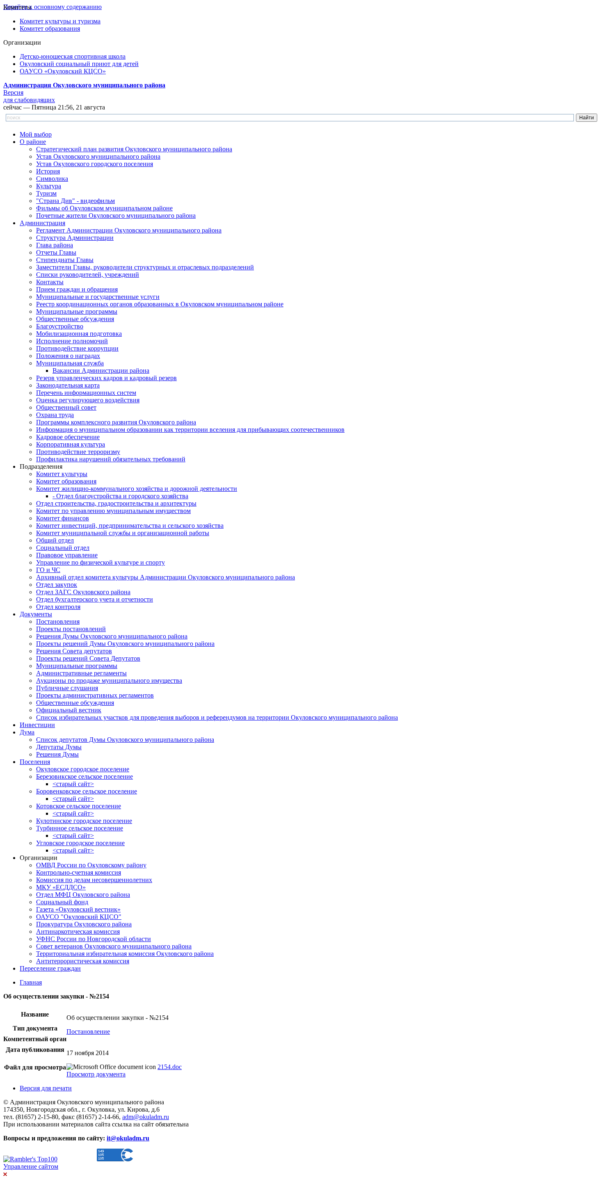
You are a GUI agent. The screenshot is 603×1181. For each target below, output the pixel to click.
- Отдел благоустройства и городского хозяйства (120, 495)
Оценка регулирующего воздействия (87, 400)
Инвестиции (37, 724)
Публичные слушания (67, 687)
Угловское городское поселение (80, 842)
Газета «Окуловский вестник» (78, 909)
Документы (36, 614)
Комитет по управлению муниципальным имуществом (113, 510)
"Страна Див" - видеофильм (75, 200)
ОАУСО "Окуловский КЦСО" (78, 916)
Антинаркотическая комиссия (78, 931)
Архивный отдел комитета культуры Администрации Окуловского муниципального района (165, 577)
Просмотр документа (96, 1074)
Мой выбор (36, 134)
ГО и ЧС (48, 569)
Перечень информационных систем (86, 392)
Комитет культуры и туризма (60, 21)
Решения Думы (57, 754)
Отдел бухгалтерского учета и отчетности (94, 599)
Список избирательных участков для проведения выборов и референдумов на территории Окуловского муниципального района (217, 717)
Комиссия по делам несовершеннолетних (94, 879)
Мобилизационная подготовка (79, 333)
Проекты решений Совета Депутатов (88, 658)
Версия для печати (46, 1088)
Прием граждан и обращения (77, 289)
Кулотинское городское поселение (84, 820)
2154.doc (170, 1066)
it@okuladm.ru (128, 1138)
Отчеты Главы (56, 252)
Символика (52, 178)
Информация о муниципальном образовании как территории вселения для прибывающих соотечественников (190, 429)
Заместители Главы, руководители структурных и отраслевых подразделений (145, 267)
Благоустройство (59, 326)
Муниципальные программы (76, 311)
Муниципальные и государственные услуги (98, 296)
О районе (33, 141)
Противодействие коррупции (77, 348)
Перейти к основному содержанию (52, 6)
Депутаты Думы (59, 746)
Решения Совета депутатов (74, 650)
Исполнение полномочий (72, 340)
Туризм (46, 193)
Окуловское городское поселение (82, 769)
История (48, 171)
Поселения (35, 761)
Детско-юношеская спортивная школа (73, 56)
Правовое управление (67, 555)
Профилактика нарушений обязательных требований (110, 459)
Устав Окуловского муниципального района (98, 156)
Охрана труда (55, 414)
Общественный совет (66, 407)
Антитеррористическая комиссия (82, 961)
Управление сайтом (30, 1166)
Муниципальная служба (70, 363)
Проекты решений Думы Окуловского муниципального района (125, 643)
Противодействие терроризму (78, 451)
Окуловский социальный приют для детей (79, 63)
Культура (48, 185)
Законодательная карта (68, 385)
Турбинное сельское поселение (79, 828)
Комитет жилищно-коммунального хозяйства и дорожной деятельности (136, 488)
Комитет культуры (61, 473)
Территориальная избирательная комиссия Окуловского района (125, 953)
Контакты (50, 281)
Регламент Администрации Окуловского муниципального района (129, 230)
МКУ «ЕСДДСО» (61, 887)
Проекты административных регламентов (95, 695)
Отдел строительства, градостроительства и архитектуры (116, 503)
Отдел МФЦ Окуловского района (83, 894)
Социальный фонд (62, 901)
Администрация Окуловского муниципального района (84, 85)
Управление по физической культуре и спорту (100, 562)
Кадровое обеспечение (68, 436)
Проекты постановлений (71, 628)
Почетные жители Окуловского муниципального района (116, 215)
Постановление (88, 1031)
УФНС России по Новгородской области (93, 938)
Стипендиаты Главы (65, 259)
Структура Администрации (75, 237)
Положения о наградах (68, 355)
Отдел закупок (56, 584)
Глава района (54, 245)
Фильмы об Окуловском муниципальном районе (104, 208)
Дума (27, 732)
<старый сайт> (73, 783)
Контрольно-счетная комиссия (78, 872)
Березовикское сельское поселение (84, 776)
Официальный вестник (68, 710)
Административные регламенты (81, 673)
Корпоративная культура (70, 444)
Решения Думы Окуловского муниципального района (111, 636)
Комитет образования (50, 28)
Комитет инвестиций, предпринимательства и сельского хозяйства (130, 525)
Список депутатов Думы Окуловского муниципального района (125, 739)
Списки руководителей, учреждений (87, 274)
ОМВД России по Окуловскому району (91, 865)
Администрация (42, 222)
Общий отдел (55, 540)
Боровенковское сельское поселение (86, 791)
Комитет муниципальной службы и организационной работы (122, 532)
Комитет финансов (62, 518)
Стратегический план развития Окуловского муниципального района (134, 149)
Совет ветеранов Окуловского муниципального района (114, 946)
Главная (31, 982)
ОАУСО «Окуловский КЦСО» (63, 71)
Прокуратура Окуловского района (84, 924)
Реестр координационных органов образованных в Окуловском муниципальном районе (159, 304)
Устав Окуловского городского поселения (94, 163)
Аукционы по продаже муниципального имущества (109, 680)
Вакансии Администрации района (101, 370)
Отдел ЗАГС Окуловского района (83, 591)
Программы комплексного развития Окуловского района (116, 422)
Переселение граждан (50, 968)
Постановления (58, 621)
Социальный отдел (62, 547)
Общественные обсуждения (75, 318)
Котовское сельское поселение (78, 806)
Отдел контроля (58, 606)
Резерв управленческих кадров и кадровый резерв (106, 377)
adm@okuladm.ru (145, 1116)
